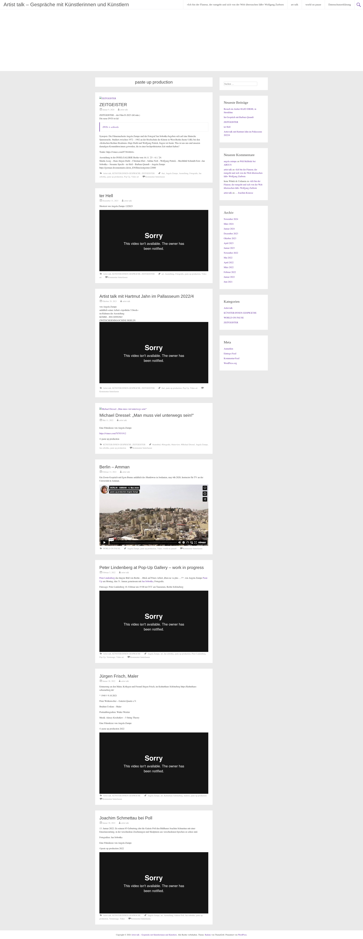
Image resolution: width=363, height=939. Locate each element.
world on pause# (169, 548)
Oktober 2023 (230, 238)
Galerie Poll (179, 915)
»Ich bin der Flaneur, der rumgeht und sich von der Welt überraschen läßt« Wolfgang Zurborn (235, 4)
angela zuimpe (230, 161)
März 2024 (229, 223)
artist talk (124, 109)
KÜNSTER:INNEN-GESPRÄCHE (126, 173)
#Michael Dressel (188, 444)
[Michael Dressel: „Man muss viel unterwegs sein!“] (123, 408)
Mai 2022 (228, 257)
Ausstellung (183, 173)
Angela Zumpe (172, 173)
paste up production (115, 176)
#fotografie (166, 444)
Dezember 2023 (231, 233)
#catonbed (156, 444)
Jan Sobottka (147, 581)
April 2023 (229, 243)
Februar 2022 (230, 271)
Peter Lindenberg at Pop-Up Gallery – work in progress (151, 567)
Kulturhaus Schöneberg (173, 795)
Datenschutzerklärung (339, 4)
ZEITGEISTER (113, 104)
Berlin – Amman (114, 467)
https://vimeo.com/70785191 (112, 433)
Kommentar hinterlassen (155, 176)
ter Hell (106, 195)
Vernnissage (114, 918)
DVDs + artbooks (111, 126)
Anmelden (228, 348)
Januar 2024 (229, 228)
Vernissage (111, 657)
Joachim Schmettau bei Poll (125, 818)
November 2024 (231, 218)
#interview (175, 444)
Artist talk (107, 173)
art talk (294, 4)
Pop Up (127, 176)
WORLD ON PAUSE (111, 548)
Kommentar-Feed (231, 358)
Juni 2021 (228, 281)
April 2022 (229, 262)
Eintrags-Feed (230, 353)
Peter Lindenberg (107, 577)
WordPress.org (230, 363)
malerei (187, 795)
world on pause (313, 4)
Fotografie (193, 173)
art (163, 273)
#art (163, 173)
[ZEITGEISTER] (107, 98)
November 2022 (231, 252)
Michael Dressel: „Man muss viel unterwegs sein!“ (146, 415)
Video (159, 548)
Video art (135, 176)
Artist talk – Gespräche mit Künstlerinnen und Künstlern (66, 4)
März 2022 (229, 267)
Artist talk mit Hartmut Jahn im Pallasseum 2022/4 (146, 296)
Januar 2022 (229, 276)
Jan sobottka (104, 448)
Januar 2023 (229, 247)
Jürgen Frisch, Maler (118, 676)
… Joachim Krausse (244, 192)
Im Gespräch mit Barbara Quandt (239, 117)
